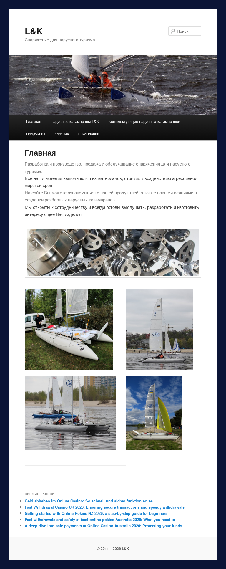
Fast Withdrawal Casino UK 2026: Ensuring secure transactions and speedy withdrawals (105, 507)
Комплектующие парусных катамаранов (144, 121)
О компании (88, 134)
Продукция (35, 134)
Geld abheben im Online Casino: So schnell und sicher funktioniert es (89, 501)
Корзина (61, 134)
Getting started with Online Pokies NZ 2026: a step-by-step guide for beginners (96, 513)
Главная (33, 121)
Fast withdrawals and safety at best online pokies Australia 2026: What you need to (100, 519)
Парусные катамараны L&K (75, 121)
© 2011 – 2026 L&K (113, 548)
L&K (34, 30)
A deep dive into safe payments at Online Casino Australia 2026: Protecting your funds (103, 525)
